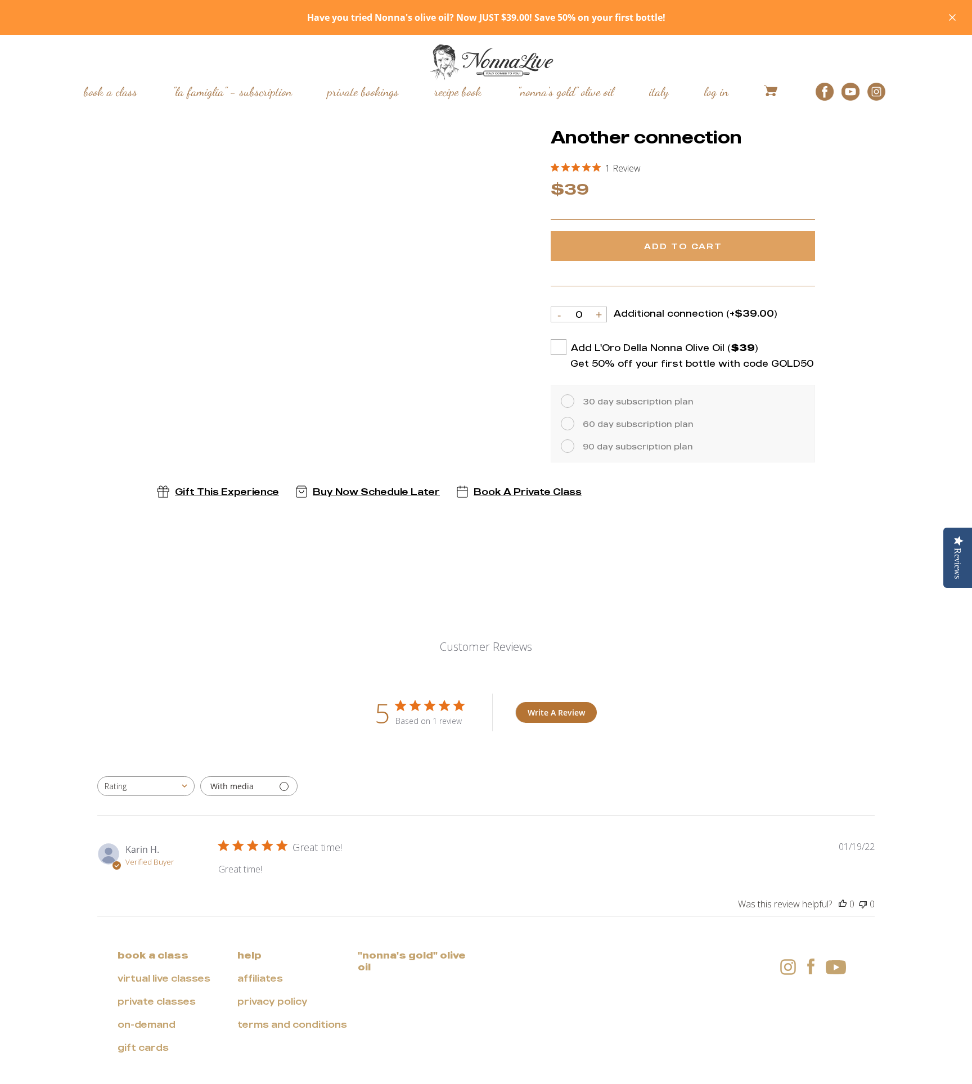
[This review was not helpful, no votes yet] (863, 904)
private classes (157, 1001)
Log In (716, 91)
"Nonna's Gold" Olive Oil (566, 91)
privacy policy (272, 1001)
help (249, 955)
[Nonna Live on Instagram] (788, 966)
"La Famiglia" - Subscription (232, 91)
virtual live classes (164, 978)
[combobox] (146, 786)
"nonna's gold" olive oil (412, 961)
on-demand (147, 1024)
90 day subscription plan (638, 446)
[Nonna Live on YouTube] (836, 965)
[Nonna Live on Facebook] (811, 966)
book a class (153, 955)
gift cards (143, 1047)
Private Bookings (363, 91)
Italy (659, 91)
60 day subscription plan (638, 424)
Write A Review (556, 712)
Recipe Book (458, 91)
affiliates (260, 978)
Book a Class (110, 91)
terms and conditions (292, 1024)
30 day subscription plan (638, 401)
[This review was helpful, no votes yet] (843, 904)
